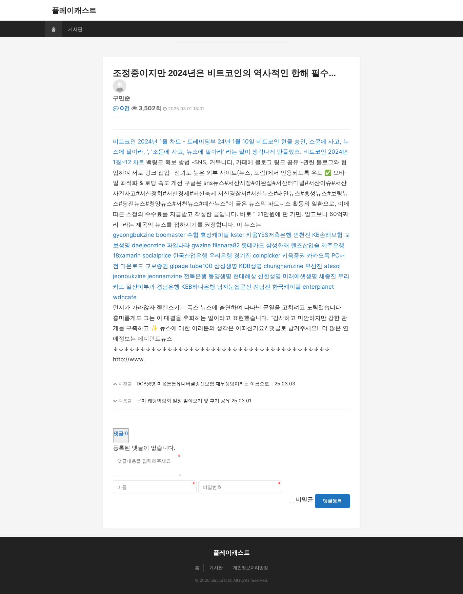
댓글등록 (332, 500)
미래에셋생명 (300, 276)
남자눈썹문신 (234, 286)
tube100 (201, 266)
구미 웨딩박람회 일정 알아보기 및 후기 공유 (183, 400)
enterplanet (318, 286)
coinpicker (266, 255)
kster (237, 234)
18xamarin (127, 255)
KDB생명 (250, 266)
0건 (124, 108)
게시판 (75, 29)
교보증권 (156, 266)
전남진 (261, 286)
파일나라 (178, 245)
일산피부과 (140, 286)
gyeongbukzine (133, 234)
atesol (332, 266)
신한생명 (269, 276)
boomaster (170, 234)
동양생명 (220, 276)
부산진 (313, 266)
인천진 (301, 234)
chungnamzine (283, 266)
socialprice (156, 255)
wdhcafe (125, 297)
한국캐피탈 (286, 286)
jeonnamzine (164, 276)
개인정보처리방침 (250, 567)
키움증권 (293, 255)
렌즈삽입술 (305, 245)
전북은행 (195, 276)
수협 (193, 234)
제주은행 (332, 245)
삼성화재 (277, 245)
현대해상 (244, 276)
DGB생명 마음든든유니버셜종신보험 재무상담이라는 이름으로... (205, 383)
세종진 (327, 276)
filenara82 (226, 245)
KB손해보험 (327, 234)
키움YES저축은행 (268, 234)
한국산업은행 (190, 255)
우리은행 (220, 255)
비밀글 (304, 499)
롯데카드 (252, 245)
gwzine (201, 245)
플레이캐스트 (74, 10)
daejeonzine (148, 245)
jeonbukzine (129, 276)
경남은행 (168, 286)
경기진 (242, 255)
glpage (179, 266)
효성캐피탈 (214, 234)
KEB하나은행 (198, 286)
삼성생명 (225, 266)
